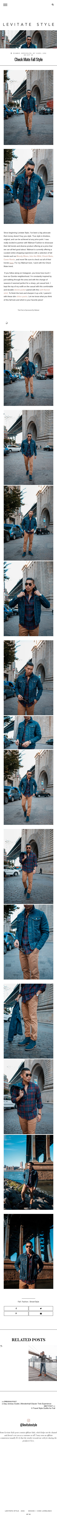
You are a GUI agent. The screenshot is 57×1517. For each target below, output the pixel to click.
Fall (19, 1302)
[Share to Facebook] (16, 1308)
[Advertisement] (28, 1475)
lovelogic (47, 1511)
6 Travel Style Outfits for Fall (43, 1408)
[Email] (41, 1313)
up (27, 1514)
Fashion (25, 1302)
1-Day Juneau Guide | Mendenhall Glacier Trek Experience (26, 1404)
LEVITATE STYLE (12, 1511)
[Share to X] (41, 1308)
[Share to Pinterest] (16, 1313)
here (12, 263)
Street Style (34, 1302)
